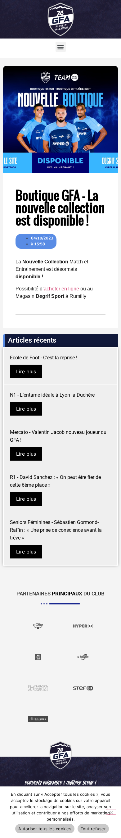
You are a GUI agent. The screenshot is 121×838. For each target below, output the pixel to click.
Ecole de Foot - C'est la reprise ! (43, 358)
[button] (61, 47)
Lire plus (26, 371)
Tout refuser (93, 828)
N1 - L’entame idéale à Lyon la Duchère (52, 395)
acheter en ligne (61, 288)
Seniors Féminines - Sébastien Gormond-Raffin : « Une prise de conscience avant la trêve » (56, 530)
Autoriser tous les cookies (44, 828)
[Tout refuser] (111, 812)
